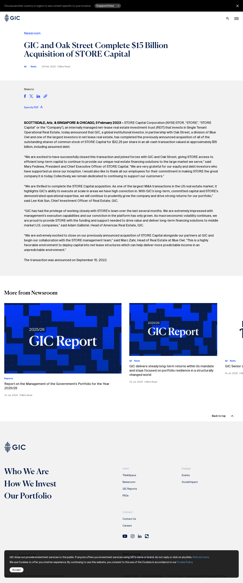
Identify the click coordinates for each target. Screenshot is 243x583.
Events (186, 475)
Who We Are (26, 471)
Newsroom (32, 33)
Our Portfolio (28, 496)
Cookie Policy (184, 562)
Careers (127, 525)
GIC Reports (130, 488)
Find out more (201, 557)
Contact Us (129, 518)
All (25, 66)
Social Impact (190, 482)
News (33, 66)
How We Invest (30, 483)
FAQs (126, 495)
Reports (8, 378)
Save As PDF (31, 107)
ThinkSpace (129, 475)
